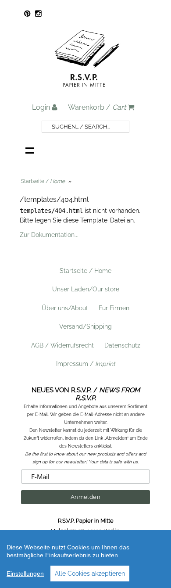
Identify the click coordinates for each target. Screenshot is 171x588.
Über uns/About (65, 308)
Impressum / (85, 363)
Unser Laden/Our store (85, 289)
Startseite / (43, 181)
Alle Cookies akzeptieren (90, 573)
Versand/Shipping (85, 326)
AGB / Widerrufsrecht (62, 345)
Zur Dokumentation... (49, 234)
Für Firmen (114, 308)
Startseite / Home (85, 270)
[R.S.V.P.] (87, 90)
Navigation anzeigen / (30, 150)
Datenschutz (122, 345)
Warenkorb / (97, 107)
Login (42, 107)
